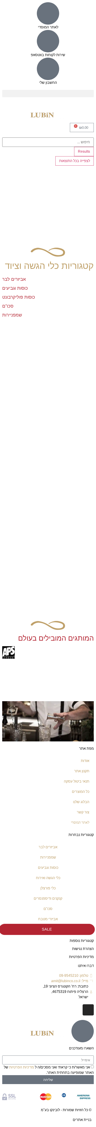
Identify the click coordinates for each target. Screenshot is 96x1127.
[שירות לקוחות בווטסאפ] (48, 41)
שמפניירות (48, 857)
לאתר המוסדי (48, 27)
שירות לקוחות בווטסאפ (48, 55)
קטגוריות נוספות (82, 941)
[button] (48, 93)
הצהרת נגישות (83, 949)
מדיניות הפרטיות (81, 957)
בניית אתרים (82, 1120)
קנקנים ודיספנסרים (48, 898)
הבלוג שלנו (81, 802)
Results (84, 151)
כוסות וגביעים (48, 868)
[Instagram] (88, 1009)
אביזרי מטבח (48, 919)
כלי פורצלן (48, 888)
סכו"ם (48, 909)
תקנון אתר (81, 771)
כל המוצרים (80, 792)
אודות (85, 761)
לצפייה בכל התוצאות (74, 161)
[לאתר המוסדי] (48, 13)
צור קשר (83, 812)
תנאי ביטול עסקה (76, 781)
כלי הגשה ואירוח (48, 878)
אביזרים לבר (48, 847)
